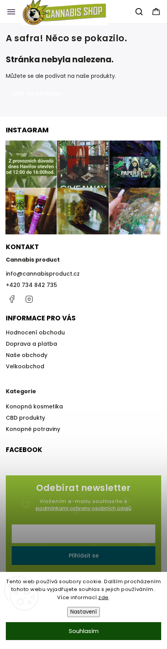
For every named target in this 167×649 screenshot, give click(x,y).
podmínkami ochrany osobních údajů (83, 508)
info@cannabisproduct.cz (43, 274)
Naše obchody (26, 355)
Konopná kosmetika (34, 406)
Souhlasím (84, 631)
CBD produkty (25, 418)
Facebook (11, 299)
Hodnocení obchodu (35, 332)
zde (103, 597)
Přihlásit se (84, 555)
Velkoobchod (25, 366)
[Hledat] (139, 11)
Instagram (29, 299)
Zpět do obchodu (36, 93)
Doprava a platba (31, 344)
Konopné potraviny (33, 429)
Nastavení (83, 612)
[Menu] (11, 11)
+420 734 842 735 (31, 285)
